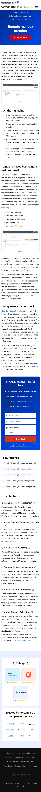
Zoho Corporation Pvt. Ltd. (20, 784)
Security (8, 757)
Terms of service (28, 753)
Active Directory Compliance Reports (21, 522)
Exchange (19, 348)
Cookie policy (12, 762)
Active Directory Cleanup (16, 548)
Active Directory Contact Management (20, 487)
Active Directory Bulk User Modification (21, 469)
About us (9, 753)
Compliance (18, 757)
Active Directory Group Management (20, 481)
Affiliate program (27, 762)
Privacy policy (31, 757)
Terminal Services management (18, 567)
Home (15, 13)
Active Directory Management (18, 503)
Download (34, 366)
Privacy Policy (29, 446)
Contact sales (20, 766)
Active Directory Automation (17, 589)
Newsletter (8, 766)
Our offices (32, 766)
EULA (18, 753)
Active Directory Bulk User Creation (19, 475)
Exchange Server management (20, 16)
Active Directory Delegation (17, 612)
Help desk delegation (10, 311)
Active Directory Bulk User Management (21, 463)
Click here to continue (21, 641)
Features (23, 13)
